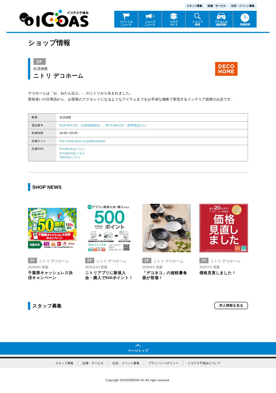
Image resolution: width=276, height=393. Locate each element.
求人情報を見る (231, 305)
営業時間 (245, 24)
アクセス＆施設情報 (221, 23)
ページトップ (138, 350)
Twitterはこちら (70, 157)
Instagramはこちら (72, 153)
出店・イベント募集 (242, 5)
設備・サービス (217, 5)
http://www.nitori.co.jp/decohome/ (82, 141)
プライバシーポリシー (163, 363)
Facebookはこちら (72, 148)
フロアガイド (174, 23)
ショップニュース (150, 23)
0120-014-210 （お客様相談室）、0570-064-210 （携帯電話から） (104, 125)
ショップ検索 (197, 23)
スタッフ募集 (194, 5)
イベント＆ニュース (126, 23)
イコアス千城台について (204, 363)
